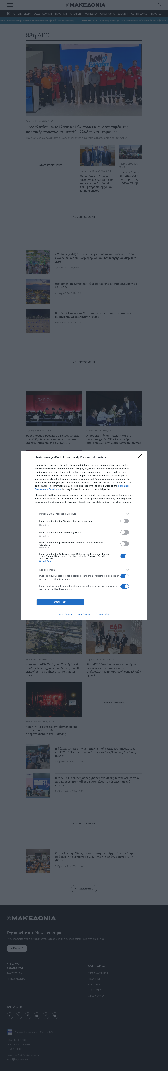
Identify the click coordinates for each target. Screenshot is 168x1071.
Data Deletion (65, 614)
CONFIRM (60, 602)
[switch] (124, 521)
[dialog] (84, 535)
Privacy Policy (102, 614)
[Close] (141, 457)
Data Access (84, 614)
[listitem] (84, 513)
